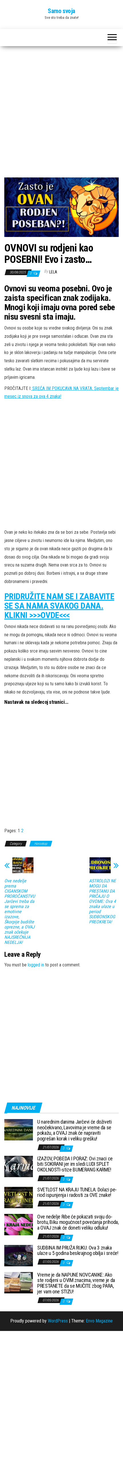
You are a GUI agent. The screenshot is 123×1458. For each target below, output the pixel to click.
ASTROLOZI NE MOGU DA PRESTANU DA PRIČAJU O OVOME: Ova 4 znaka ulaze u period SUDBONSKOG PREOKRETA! (102, 901)
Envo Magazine (99, 1321)
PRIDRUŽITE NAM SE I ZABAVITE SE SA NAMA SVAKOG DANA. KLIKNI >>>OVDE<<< (59, 605)
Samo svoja (61, 11)
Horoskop (40, 844)
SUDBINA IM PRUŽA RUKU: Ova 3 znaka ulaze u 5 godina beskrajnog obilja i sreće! (77, 1250)
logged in (36, 965)
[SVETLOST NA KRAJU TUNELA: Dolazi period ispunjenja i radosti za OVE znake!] (18, 1197)
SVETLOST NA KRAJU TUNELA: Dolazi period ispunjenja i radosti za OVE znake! (77, 1192)
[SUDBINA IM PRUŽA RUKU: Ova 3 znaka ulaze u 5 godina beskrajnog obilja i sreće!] (18, 1255)
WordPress (58, 1321)
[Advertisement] (61, 114)
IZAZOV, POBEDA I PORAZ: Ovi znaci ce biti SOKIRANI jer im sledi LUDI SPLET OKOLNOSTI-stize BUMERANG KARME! (75, 1164)
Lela (53, 272)
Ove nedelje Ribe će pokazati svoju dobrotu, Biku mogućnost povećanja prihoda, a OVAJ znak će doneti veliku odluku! (78, 1222)
